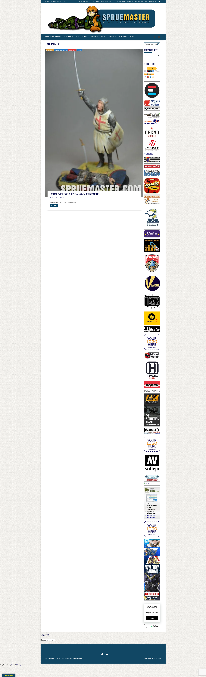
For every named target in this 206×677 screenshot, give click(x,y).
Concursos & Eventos (98, 37)
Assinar (152, 618)
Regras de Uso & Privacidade (86, 1)
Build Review (49, 50)
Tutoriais (79, 50)
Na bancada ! (72, 50)
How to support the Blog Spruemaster (145, 1)
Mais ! (131, 37)
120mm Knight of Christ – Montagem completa (75, 194)
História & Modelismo (71, 37)
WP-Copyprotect (21, 665)
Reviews (84, 37)
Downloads (123, 37)
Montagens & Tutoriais (53, 37)
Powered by (146, 626)
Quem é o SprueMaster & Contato (104, 1)
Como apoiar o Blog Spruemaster (124, 1)
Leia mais (54, 205)
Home (74, 1)
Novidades (112, 37)
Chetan (13, 665)
